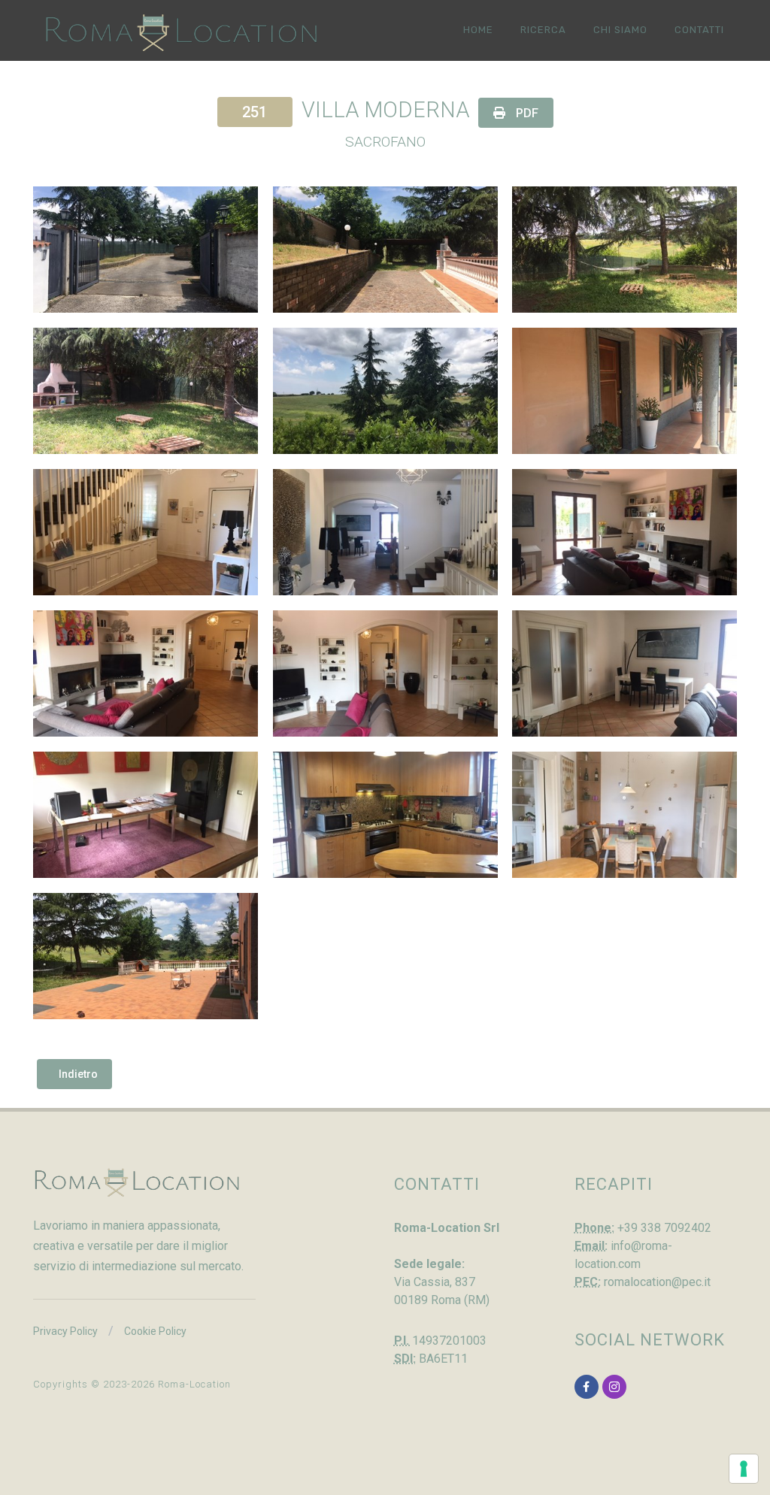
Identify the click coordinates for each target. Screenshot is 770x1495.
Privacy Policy (65, 1331)
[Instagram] (614, 1387)
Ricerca (543, 29)
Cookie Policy (155, 1331)
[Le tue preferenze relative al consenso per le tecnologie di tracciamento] (743, 1468)
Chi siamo (620, 29)
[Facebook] (586, 1387)
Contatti (699, 29)
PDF (525, 113)
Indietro (78, 1074)
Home (478, 29)
